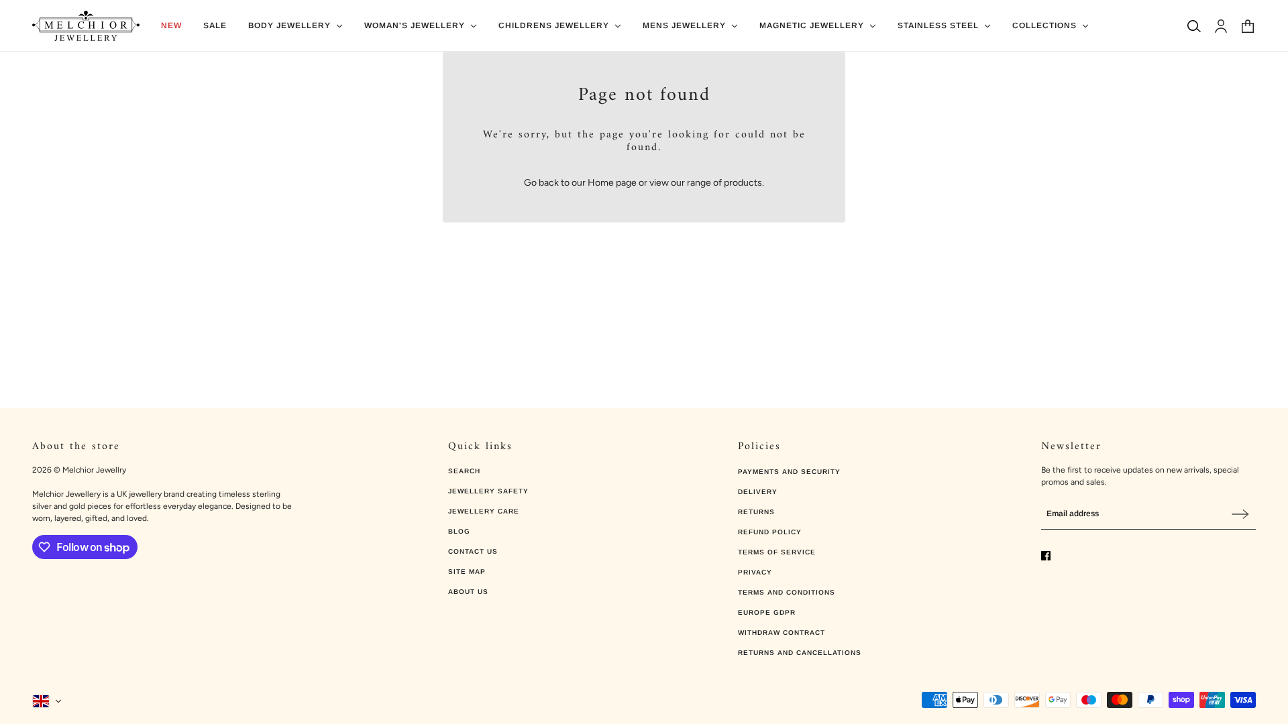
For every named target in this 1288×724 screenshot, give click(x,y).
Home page (612, 182)
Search (464, 471)
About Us (468, 591)
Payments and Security (789, 471)
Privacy (755, 572)
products (743, 182)
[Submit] (1240, 514)
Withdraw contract (781, 632)
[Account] (1221, 26)
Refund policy (770, 532)
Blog (459, 531)
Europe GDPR (767, 612)
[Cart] (1248, 26)
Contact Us (473, 551)
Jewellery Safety (488, 491)
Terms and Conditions (786, 592)
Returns (756, 512)
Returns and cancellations (799, 652)
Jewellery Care (483, 511)
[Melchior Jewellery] (86, 26)
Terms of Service (777, 552)
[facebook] (1045, 555)
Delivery (757, 491)
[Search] (1194, 26)
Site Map (467, 571)
